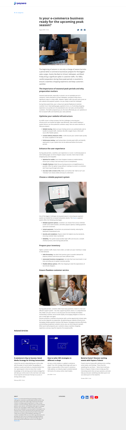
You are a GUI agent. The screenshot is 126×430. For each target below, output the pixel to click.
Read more (17, 420)
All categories (19, 12)
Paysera (75, 218)
